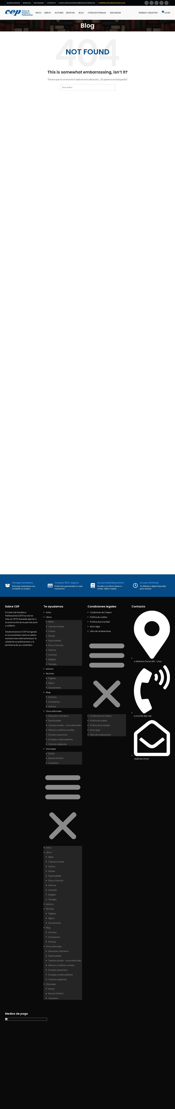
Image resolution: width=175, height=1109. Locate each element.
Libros (49, 617)
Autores (49, 669)
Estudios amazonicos (58, 734)
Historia (52, 650)
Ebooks (51, 636)
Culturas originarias (57, 744)
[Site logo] (19, 12)
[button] (63, 806)
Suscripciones (54, 687)
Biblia (51, 621)
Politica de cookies (98, 617)
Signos (51, 683)
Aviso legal (95, 626)
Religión (52, 659)
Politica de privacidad (100, 621)
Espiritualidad (54, 640)
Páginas (52, 678)
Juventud (52, 654)
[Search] (132, 13)
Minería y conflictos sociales (61, 730)
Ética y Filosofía (55, 645)
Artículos (52, 697)
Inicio (48, 612)
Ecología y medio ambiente (60, 739)
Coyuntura (53, 763)
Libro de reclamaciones (100, 631)
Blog (48, 692)
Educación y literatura (58, 716)
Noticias (52, 706)
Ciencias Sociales (56, 626)
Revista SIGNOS (55, 758)
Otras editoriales (54, 711)
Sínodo (51, 753)
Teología (52, 664)
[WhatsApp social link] (166, 3)
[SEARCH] (112, 87)
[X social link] (151, 3)
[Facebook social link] (146, 3)
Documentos (54, 701)
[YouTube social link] (161, 3)
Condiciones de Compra (101, 612)
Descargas (51, 748)
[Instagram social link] (156, 3)
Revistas (50, 673)
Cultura (51, 631)
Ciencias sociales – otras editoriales (64, 725)
